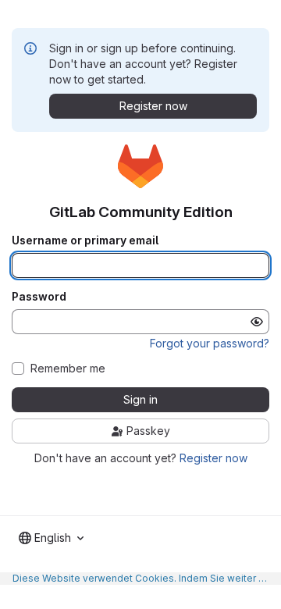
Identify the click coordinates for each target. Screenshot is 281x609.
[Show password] (256, 321)
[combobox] (51, 538)
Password (39, 296)
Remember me (67, 368)
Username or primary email (85, 240)
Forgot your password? (209, 343)
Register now (213, 458)
